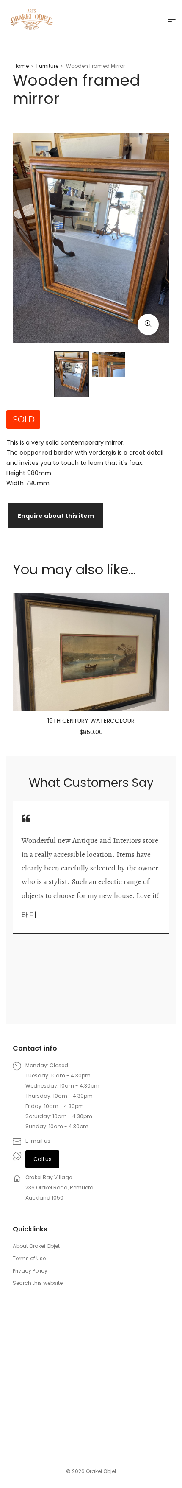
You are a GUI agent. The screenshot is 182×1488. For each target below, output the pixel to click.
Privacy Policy (30, 1270)
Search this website (38, 1283)
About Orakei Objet (36, 1246)
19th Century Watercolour (91, 720)
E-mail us (37, 1140)
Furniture (47, 66)
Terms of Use (29, 1258)
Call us (42, 1159)
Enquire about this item (56, 516)
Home (21, 66)
